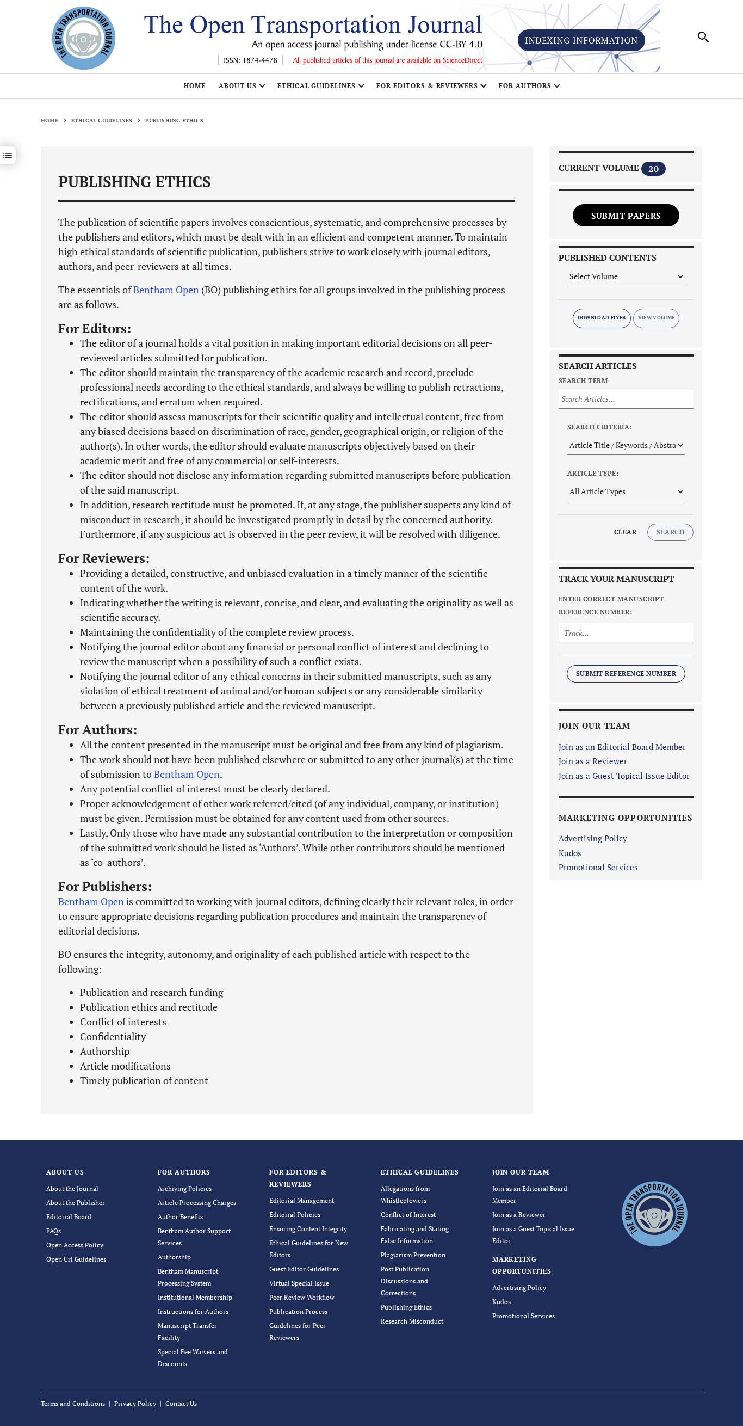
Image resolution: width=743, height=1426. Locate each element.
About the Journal (72, 1188)
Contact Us (181, 1403)
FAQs (53, 1231)
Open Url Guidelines (76, 1259)
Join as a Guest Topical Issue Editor (624, 775)
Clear (625, 532)
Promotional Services (598, 867)
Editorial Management (301, 1200)
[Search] (704, 37)
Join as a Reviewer (593, 760)
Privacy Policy (135, 1403)
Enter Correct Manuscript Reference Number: (611, 605)
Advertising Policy (593, 838)
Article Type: (592, 473)
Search (670, 532)
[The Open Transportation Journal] (654, 1212)
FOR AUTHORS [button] (525, 86)
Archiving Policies (185, 1188)
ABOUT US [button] (238, 86)
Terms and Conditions (73, 1403)
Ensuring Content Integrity (308, 1229)
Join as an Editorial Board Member (622, 746)
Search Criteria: (599, 427)
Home (195, 86)
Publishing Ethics (406, 1307)
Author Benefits (180, 1217)
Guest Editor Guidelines (304, 1269)
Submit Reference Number (626, 673)
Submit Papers (626, 215)
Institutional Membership (195, 1297)
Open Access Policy (74, 1245)
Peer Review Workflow (302, 1297)
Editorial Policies (294, 1214)
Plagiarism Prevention (413, 1255)
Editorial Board (68, 1217)
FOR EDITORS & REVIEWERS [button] (427, 86)
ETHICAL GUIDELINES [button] (316, 86)
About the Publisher (75, 1202)
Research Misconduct (412, 1321)
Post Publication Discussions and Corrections (405, 1281)
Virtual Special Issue (299, 1283)
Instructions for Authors (193, 1311)
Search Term (583, 381)
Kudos (570, 852)
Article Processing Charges (197, 1202)
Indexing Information (581, 40)
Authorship (174, 1257)
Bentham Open (166, 289)
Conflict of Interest (408, 1214)
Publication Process (298, 1311)
